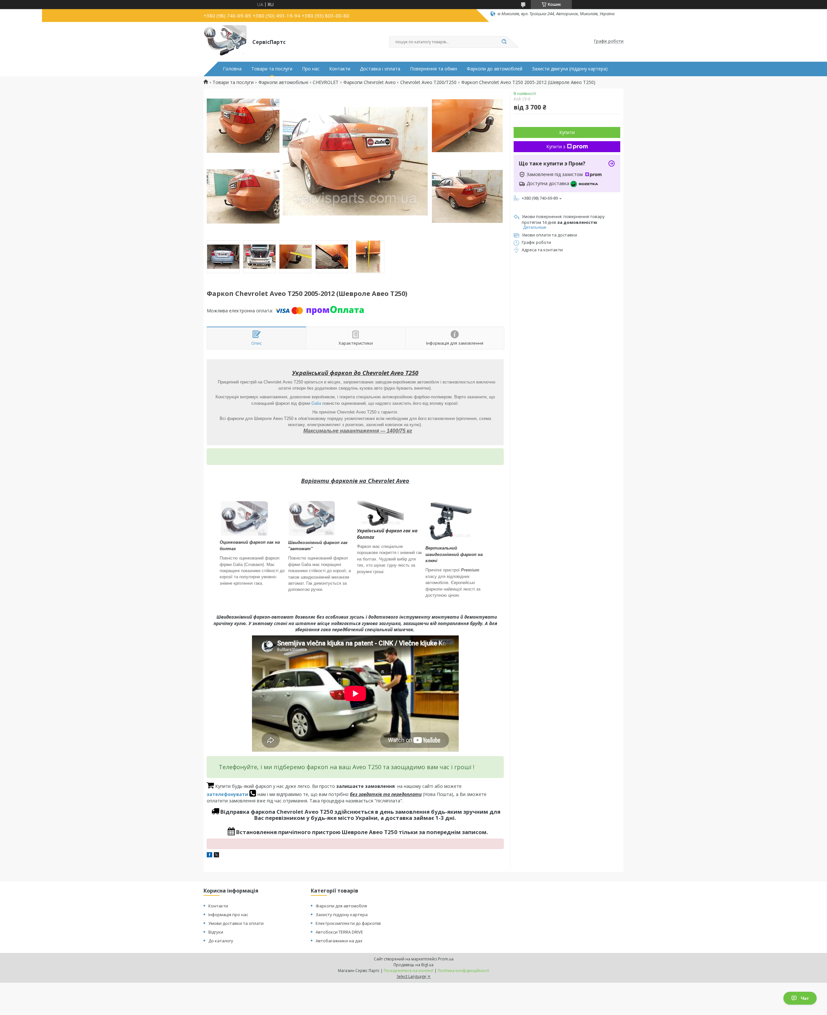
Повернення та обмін (433, 69)
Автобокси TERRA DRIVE (339, 932)
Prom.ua (446, 959)
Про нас (310, 69)
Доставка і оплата (380, 69)
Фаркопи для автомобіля (341, 906)
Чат (805, 998)
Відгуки (215, 932)
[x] (216, 856)
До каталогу (220, 941)
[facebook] (209, 856)
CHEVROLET (326, 82)
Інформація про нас (228, 914)
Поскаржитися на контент (409, 970)
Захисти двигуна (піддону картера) (570, 69)
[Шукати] (503, 42)
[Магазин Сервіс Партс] (225, 41)
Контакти (339, 69)
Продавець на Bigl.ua (413, 965)
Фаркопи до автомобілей (494, 69)
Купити (567, 132)
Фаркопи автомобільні (283, 82)
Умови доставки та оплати (236, 923)
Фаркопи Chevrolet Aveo (369, 82)
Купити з (555, 146)
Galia (316, 403)
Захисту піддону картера (342, 914)
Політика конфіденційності (463, 970)
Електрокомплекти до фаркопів (348, 923)
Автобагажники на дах (339, 941)
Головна (232, 69)
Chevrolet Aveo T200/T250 (428, 82)
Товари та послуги (271, 69)
